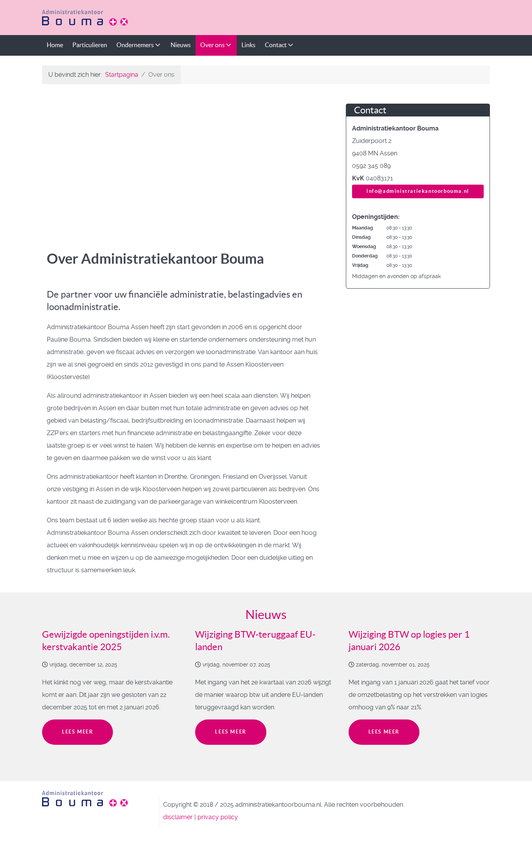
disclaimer (178, 817)
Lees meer (77, 732)
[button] (50, 162)
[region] (184, 162)
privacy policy (217, 817)
